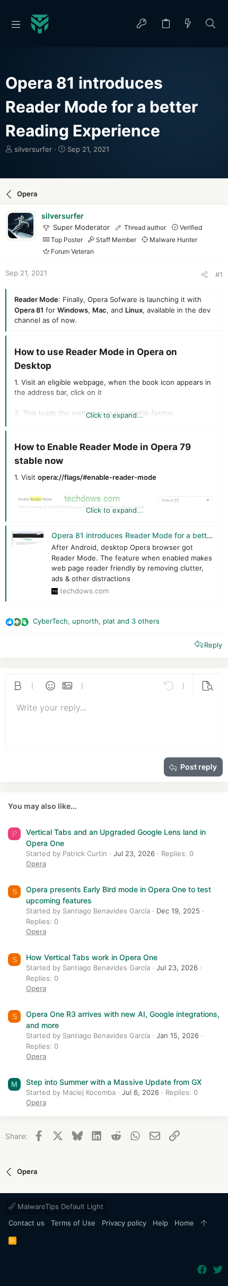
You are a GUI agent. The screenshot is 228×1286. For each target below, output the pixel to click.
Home (184, 1223)
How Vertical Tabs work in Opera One (91, 957)
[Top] (204, 1223)
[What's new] (188, 24)
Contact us (26, 1223)
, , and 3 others (96, 621)
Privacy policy (124, 1223)
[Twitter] (218, 1270)
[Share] (204, 275)
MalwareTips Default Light (59, 1206)
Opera (36, 863)
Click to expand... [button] (114, 415)
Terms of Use (73, 1223)
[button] (16, 23)
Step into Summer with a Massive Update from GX (113, 1081)
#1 (219, 274)
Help (160, 1223)
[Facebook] (202, 1270)
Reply (213, 645)
